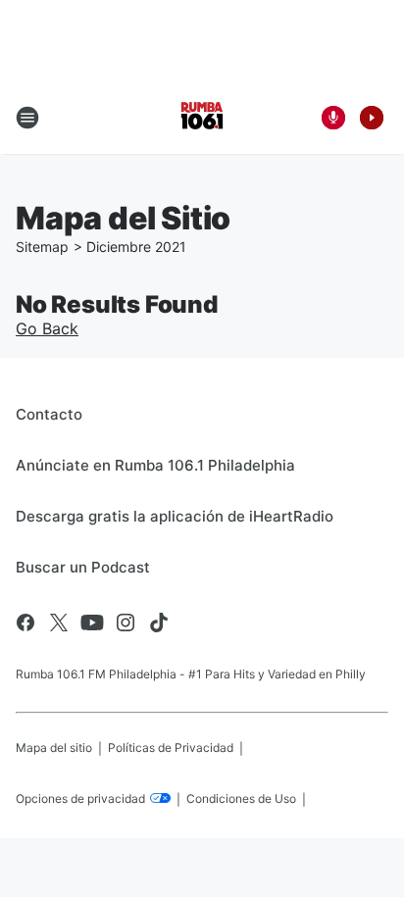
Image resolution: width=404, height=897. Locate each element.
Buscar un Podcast (83, 567)
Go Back (47, 328)
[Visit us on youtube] (92, 622)
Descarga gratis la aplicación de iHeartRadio (174, 516)
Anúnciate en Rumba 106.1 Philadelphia (155, 465)
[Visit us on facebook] (25, 622)
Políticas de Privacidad (170, 747)
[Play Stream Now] (371, 117)
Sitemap (42, 246)
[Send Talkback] (333, 117)
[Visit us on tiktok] (159, 622)
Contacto (49, 414)
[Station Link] (202, 117)
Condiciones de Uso (241, 798)
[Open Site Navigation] (27, 117)
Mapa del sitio (54, 747)
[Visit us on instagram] (125, 622)
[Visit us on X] (59, 622)
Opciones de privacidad (82, 798)
